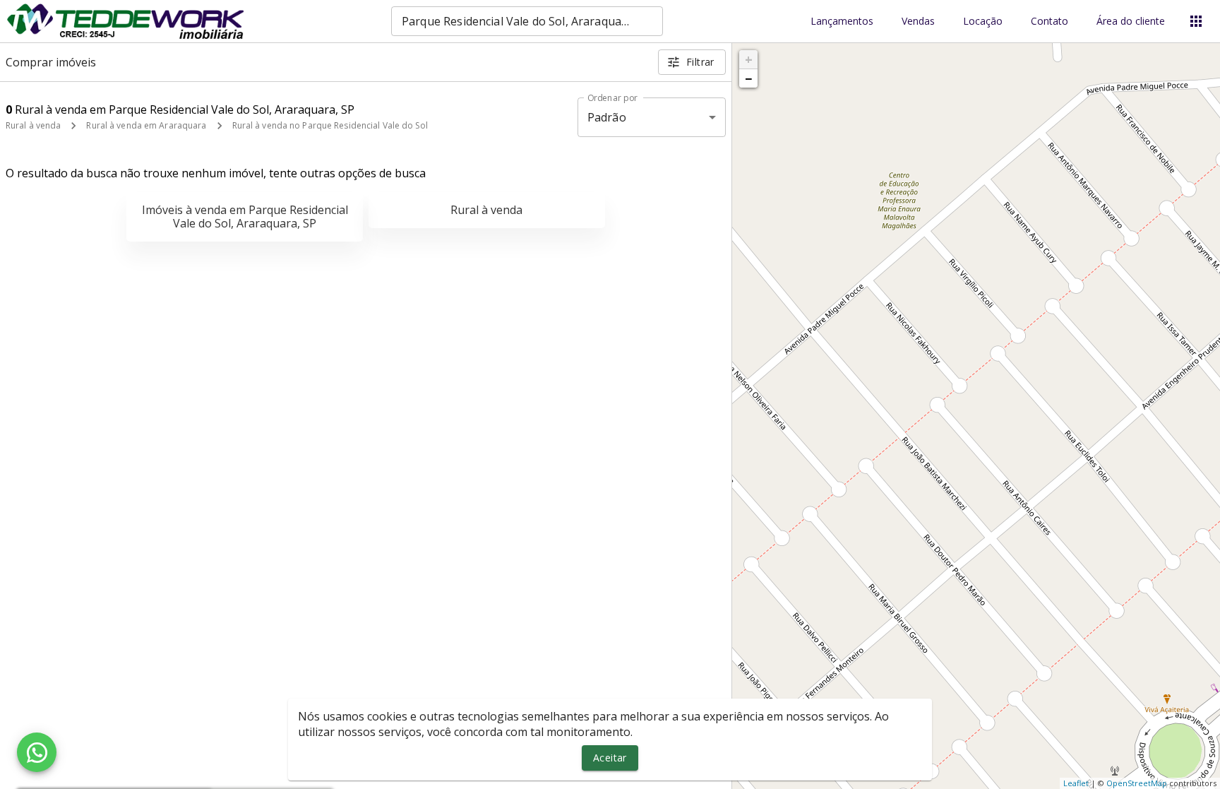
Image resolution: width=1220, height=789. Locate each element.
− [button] (748, 78)
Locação (983, 22)
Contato (1049, 22)
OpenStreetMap (1136, 783)
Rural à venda (33, 125)
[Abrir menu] (1196, 21)
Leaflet (1076, 783)
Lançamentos (842, 22)
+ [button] (749, 59)
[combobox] (527, 21)
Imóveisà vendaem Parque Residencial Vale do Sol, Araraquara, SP (245, 216)
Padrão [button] (606, 117)
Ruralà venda (486, 210)
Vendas (918, 22)
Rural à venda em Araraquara (146, 125)
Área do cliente (1130, 22)
